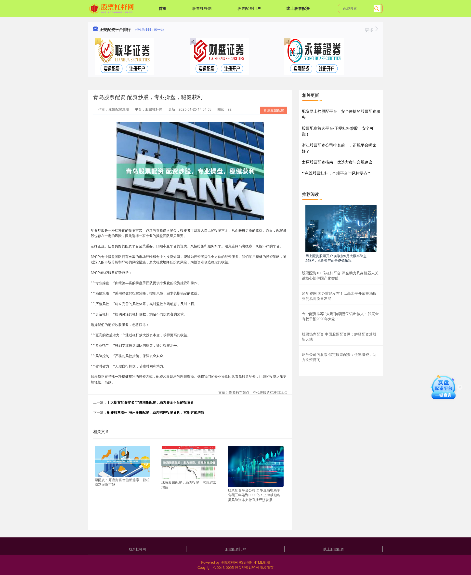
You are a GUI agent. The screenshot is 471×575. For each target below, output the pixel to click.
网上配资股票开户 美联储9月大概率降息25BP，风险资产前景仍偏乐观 (336, 258)
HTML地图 (261, 562)
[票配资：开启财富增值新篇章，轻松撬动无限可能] (122, 460)
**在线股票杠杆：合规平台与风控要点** (336, 173)
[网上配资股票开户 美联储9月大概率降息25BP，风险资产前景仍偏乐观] (341, 227)
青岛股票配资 (273, 110)
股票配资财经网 (247, 567)
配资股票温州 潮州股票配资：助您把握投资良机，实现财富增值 (155, 412)
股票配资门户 (249, 8)
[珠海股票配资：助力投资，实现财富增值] (189, 462)
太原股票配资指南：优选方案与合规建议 (337, 162)
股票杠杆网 (202, 8)
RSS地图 (245, 562)
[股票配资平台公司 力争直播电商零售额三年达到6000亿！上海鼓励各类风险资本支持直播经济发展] (256, 465)
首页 (163, 8)
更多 (370, 30)
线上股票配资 (298, 8)
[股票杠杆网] (112, 7)
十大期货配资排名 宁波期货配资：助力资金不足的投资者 (150, 402)
